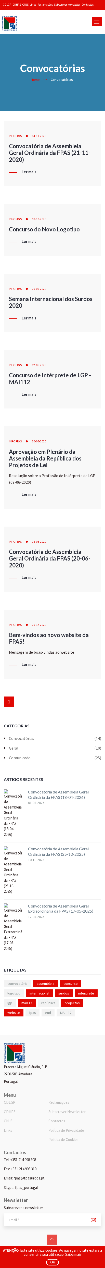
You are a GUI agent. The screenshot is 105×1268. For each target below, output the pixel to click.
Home (35, 79)
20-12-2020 (39, 625)
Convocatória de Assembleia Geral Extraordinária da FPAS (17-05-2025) (60, 908)
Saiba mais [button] (73, 1254)
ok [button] (52, 1262)
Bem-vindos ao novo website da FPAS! (49, 638)
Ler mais (29, 172)
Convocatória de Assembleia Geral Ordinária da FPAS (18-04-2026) (58, 794)
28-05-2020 (39, 541)
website (13, 1012)
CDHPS (16, 4)
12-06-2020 (39, 365)
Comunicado (55, 757)
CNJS (25, 4)
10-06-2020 (39, 441)
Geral (55, 748)
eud (48, 1012)
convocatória (17, 983)
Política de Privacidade (66, 1130)
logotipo (13, 993)
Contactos (88, 4)
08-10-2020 (39, 219)
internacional (39, 993)
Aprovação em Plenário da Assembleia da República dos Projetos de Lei (45, 458)
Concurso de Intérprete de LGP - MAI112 (50, 378)
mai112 (26, 1003)
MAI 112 (66, 1012)
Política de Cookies (63, 1139)
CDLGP (7, 4)
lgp (9, 1003)
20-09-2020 (39, 289)
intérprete (86, 993)
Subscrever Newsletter (67, 4)
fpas (32, 1012)
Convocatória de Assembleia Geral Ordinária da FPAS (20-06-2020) (49, 558)
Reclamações (45, 4)
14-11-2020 (39, 136)
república (48, 1003)
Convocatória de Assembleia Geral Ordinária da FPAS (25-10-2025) (58, 851)
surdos (63, 993)
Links (33, 4)
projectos (72, 1003)
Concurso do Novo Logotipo (44, 229)
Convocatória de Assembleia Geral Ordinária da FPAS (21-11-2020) (49, 153)
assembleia (45, 983)
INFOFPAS (15, 136)
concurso (70, 983)
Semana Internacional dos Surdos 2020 (51, 302)
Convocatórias (55, 738)
